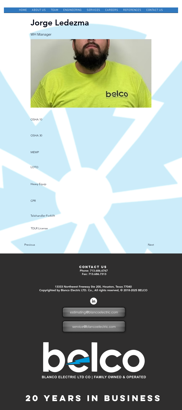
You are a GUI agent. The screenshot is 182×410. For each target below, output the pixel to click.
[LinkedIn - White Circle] (93, 301)
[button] (42, 119)
